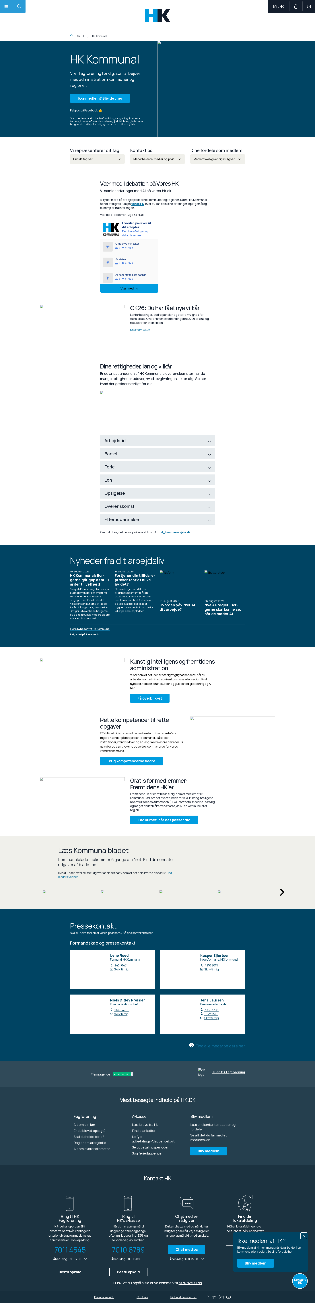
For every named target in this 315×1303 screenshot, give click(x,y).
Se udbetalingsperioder (150, 1147)
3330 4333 (211, 1010)
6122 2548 (211, 1014)
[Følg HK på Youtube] (228, 1297)
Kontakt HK (300, 1281)
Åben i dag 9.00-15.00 (184, 1259)
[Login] (295, 6)
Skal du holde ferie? (89, 1136)
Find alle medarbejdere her (220, 1046)
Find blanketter (143, 1130)
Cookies (142, 1297)
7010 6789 (128, 1249)
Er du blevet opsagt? (89, 1130)
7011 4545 (70, 1249)
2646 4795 (121, 1010)
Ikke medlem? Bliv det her (100, 98)
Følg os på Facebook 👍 (86, 110)
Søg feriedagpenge (147, 1153)
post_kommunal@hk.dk (173, 532)
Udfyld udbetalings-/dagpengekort (153, 1138)
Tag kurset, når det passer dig (164, 819)
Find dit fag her (83, 159)
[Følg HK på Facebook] (208, 1297)
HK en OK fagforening (228, 1072)
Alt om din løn (84, 1124)
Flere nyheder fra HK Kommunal (90, 629)
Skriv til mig (121, 969)
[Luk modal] (304, 1236)
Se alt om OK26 (140, 330)
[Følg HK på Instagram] (221, 1297)
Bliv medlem (255, 1263)
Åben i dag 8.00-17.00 (67, 1259)
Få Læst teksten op (183, 1297)
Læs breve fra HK (145, 1124)
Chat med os (187, 1249)
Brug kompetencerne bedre (131, 760)
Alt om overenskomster (92, 1148)
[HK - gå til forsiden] (157, 15)
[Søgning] (19, 6)
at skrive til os (190, 1282)
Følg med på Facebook (84, 634)
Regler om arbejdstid (90, 1142)
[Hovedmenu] (6, 6)
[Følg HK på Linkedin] (214, 1297)
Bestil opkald (70, 1271)
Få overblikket (150, 698)
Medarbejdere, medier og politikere (157, 159)
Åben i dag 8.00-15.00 (125, 1259)
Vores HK (137, 204)
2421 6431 (121, 965)
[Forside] (71, 36)
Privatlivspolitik (104, 1297)
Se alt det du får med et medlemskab (208, 1137)
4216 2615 (211, 965)
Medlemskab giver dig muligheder (216, 159)
